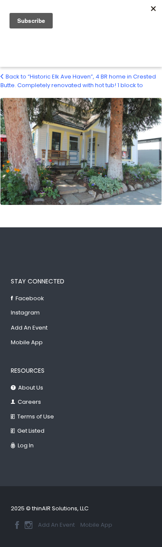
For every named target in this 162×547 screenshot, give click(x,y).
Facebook (30, 298)
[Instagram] (28, 525)
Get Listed (30, 431)
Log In (26, 445)
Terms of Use (35, 416)
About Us (30, 388)
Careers (29, 402)
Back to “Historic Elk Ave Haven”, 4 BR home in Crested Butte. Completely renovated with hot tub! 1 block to (78, 80)
